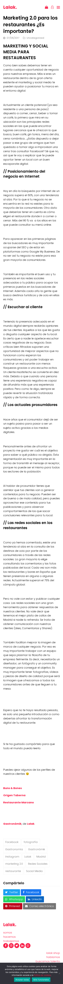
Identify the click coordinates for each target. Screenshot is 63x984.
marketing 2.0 (14, 864)
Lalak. (10, 7)
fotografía (31, 842)
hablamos (53, 957)
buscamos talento (48, 961)
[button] (58, 7)
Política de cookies (42, 975)
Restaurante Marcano (18, 802)
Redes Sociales (37, 864)
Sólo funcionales (41, 979)
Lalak (30, 824)
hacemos (9, 937)
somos (7, 932)
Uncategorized (35, 38)
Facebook (11, 842)
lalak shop (53, 953)
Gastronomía (14, 849)
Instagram (12, 856)
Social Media (34, 871)
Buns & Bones (12, 788)
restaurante (13, 871)
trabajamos (11, 941)
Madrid (41, 856)
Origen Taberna (14, 795)
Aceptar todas (22, 979)
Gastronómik (12, 824)
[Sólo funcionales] (59, 973)
